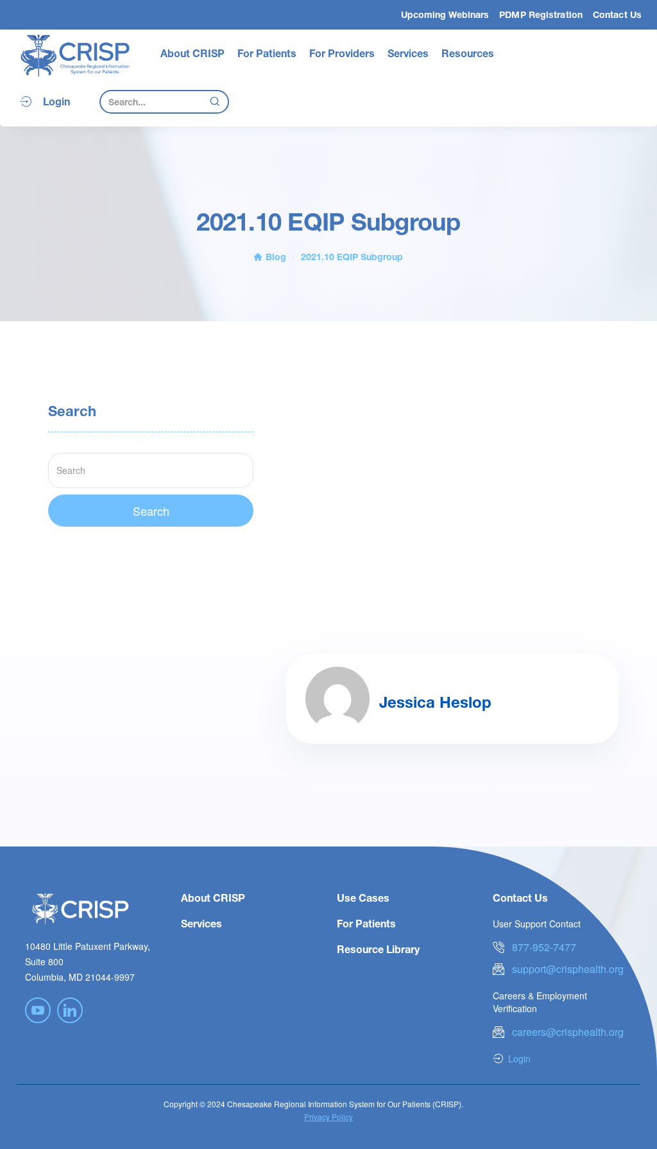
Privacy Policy (328, 1116)
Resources (467, 53)
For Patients (266, 53)
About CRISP (192, 53)
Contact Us (617, 14)
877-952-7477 (544, 947)
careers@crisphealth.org (568, 1031)
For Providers (342, 53)
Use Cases (363, 897)
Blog (276, 256)
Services (408, 53)
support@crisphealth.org (568, 968)
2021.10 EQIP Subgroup (352, 256)
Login (56, 101)
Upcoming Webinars (445, 14)
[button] (192, 53)
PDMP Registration (541, 14)
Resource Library (378, 949)
